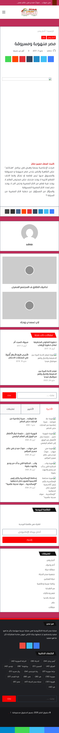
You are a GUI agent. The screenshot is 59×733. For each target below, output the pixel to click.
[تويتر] (44, 59)
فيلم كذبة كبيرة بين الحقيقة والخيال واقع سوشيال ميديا (47, 374)
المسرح (37, 666)
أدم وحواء (50, 565)
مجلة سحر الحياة (32, 682)
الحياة (35, 661)
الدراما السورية (18, 661)
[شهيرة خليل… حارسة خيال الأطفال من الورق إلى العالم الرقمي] (47, 438)
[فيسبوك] (51, 59)
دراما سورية (48, 671)
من (52, 687)
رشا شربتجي (31, 671)
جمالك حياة (50, 570)
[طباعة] (7, 211)
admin (49, 51)
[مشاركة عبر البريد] (12, 211)
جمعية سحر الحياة (47, 574)
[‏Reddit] (15, 59)
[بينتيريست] (22, 59)
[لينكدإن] (37, 59)
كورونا (50, 682)
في (27, 677)
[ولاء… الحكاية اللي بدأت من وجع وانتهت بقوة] (47, 468)
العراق (50, 666)
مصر (16, 682)
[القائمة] (3, 13)
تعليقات (11, 409)
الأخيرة (49, 409)
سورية (50, 677)
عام (43, 37)
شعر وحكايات (49, 593)
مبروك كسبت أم (20, 342)
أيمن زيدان (49, 661)
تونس (8, 666)
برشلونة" (22, 666)
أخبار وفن (41, 31)
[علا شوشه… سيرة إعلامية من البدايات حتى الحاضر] (47, 423)
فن (38, 677)
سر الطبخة (50, 588)
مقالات (52, 607)
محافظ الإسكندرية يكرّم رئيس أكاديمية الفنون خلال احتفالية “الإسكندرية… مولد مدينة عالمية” (21, 481)
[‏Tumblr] (29, 59)
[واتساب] (8, 59)
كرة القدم (13, 677)
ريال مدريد (14, 671)
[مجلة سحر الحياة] (29, 12)
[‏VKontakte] (18, 211)
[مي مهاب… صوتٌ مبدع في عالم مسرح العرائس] (47, 453)
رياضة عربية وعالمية (46, 584)
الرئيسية (50, 31)
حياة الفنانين (49, 579)
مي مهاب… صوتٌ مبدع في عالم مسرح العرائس (30, 3)
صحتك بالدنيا (49, 598)
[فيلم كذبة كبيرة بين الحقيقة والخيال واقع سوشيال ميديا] (44, 360)
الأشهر (30, 409)
